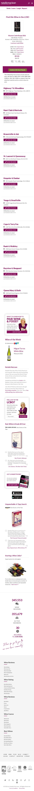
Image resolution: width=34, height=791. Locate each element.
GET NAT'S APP (12, 485)
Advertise (20, 756)
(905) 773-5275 (11, 208)
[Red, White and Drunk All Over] (17, 441)
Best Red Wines (7, 735)
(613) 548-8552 (11, 296)
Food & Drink (6, 708)
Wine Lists (6, 674)
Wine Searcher (7, 669)
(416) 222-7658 (11, 274)
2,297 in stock (19, 48)
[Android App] (17, 497)
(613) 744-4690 (11, 162)
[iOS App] (17, 493)
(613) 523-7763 (11, 252)
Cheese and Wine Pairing (9, 688)
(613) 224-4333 (11, 118)
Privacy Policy (22, 788)
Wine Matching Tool (8, 686)
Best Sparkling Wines (8, 741)
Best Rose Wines (7, 739)
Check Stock (20, 46)
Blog (19, 754)
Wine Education (7, 726)
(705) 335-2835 (11, 140)
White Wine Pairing (8, 691)
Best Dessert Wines (8, 743)
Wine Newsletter (7, 670)
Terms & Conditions (13, 788)
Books (6, 756)
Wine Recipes (7, 693)
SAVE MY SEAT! (17, 332)
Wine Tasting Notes (8, 672)
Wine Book (6, 722)
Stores (5, 707)
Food (14, 754)
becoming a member (10, 390)
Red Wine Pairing (7, 689)
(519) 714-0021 (11, 184)
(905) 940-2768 (11, 94)
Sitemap (27, 756)
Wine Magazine (7, 724)
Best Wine (6, 701)
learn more (14, 584)
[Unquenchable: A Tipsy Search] (17, 519)
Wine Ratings (6, 667)
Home (5, 754)
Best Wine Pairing (7, 684)
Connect (25, 754)
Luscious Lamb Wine (17, 43)
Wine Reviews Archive (8, 676)
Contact (12, 756)
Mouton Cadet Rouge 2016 (17, 35)
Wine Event (6, 718)
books (21, 380)
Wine (10, 754)
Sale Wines (6, 710)
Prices (5, 703)
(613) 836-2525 (11, 230)
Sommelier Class (7, 727)
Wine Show (6, 720)
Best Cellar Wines (8, 745)
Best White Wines (8, 737)
